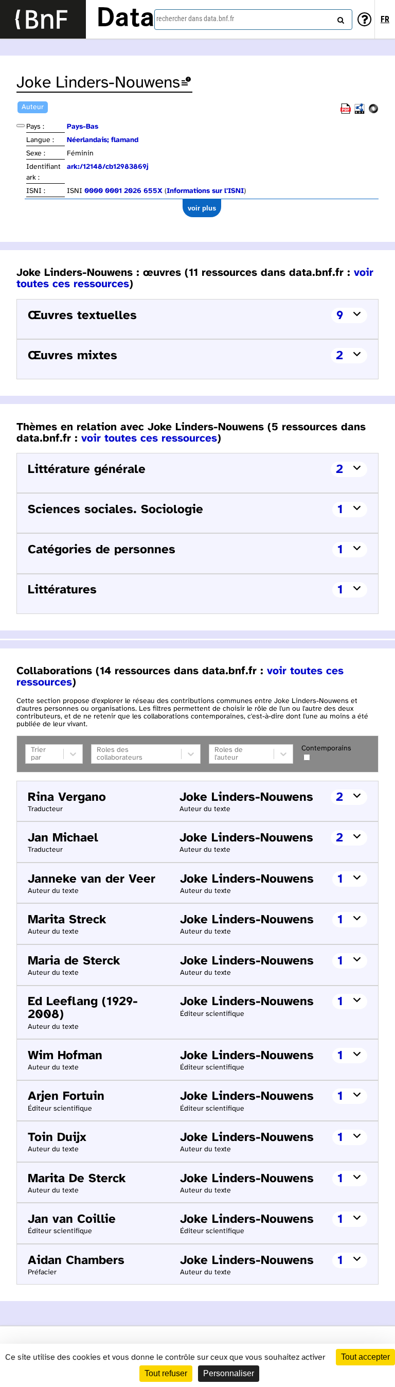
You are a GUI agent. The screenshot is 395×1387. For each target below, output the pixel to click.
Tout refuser (166, 1373)
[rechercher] (339, 18)
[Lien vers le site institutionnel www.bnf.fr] (43, 19)
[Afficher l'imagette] (20, 125)
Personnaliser (228, 1373)
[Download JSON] (373, 112)
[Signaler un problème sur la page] (186, 83)
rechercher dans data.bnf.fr (195, 18)
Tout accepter (365, 1357)
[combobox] (253, 19)
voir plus (202, 208)
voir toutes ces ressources (149, 438)
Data (125, 19)
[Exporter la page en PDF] (345, 112)
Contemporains (326, 748)
